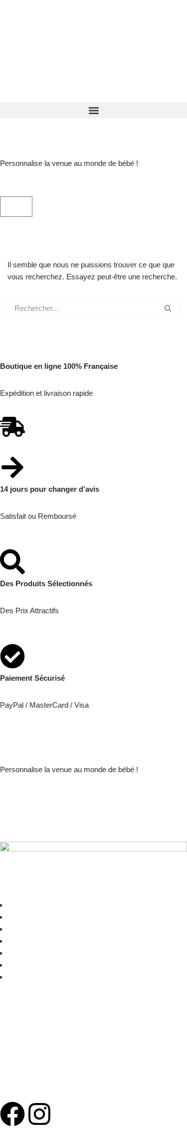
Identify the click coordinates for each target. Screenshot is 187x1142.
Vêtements (25, 905)
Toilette (18, 941)
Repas (18, 929)
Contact (20, 977)
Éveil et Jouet (29, 965)
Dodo (16, 953)
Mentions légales (27, 1026)
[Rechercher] (168, 308)
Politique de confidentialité (41, 1080)
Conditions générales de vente (49, 1053)
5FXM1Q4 (40, 796)
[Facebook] (12, 1114)
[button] (93, 110)
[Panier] (16, 206)
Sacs (15, 917)
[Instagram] (39, 1114)
